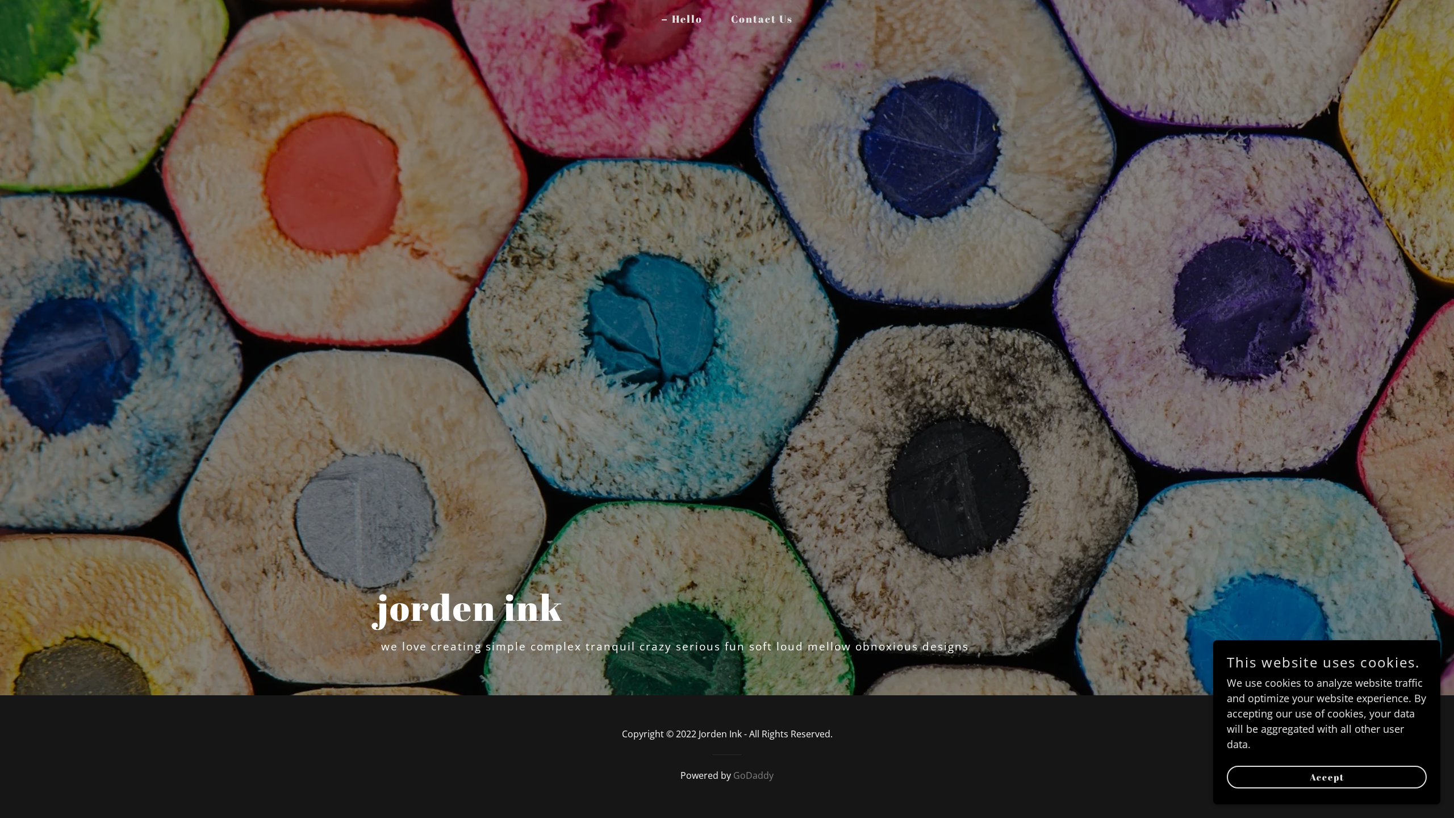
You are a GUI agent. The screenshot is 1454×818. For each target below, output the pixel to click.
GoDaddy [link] (753, 775)
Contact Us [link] (762, 19)
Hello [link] (687, 19)
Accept (1327, 777)
